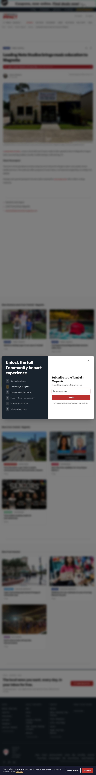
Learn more (19, 772)
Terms (76, 403)
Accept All (87, 770)
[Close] (88, 360)
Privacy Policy (84, 403)
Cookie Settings (72, 770)
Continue (71, 397)
